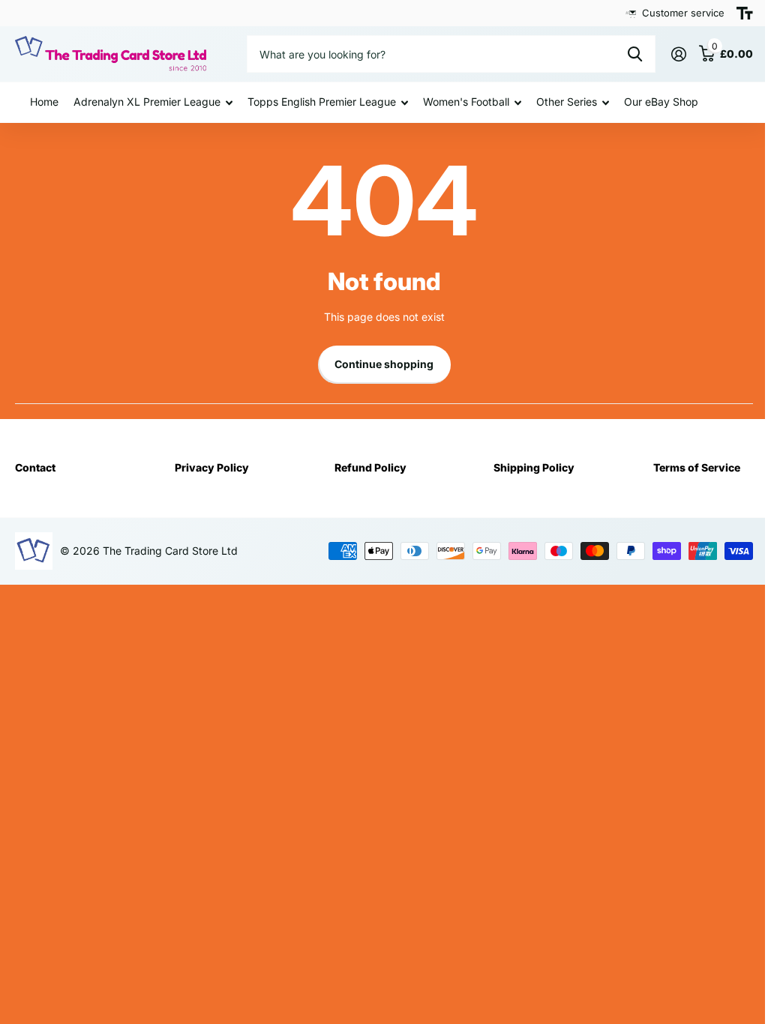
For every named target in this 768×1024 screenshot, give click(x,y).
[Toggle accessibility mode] (744, 13)
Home (44, 101)
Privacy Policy (212, 467)
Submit (635, 54)
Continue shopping (384, 364)
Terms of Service (696, 467)
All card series (153, 102)
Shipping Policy (534, 467)
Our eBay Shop (661, 101)
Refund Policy (370, 467)
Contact (35, 467)
